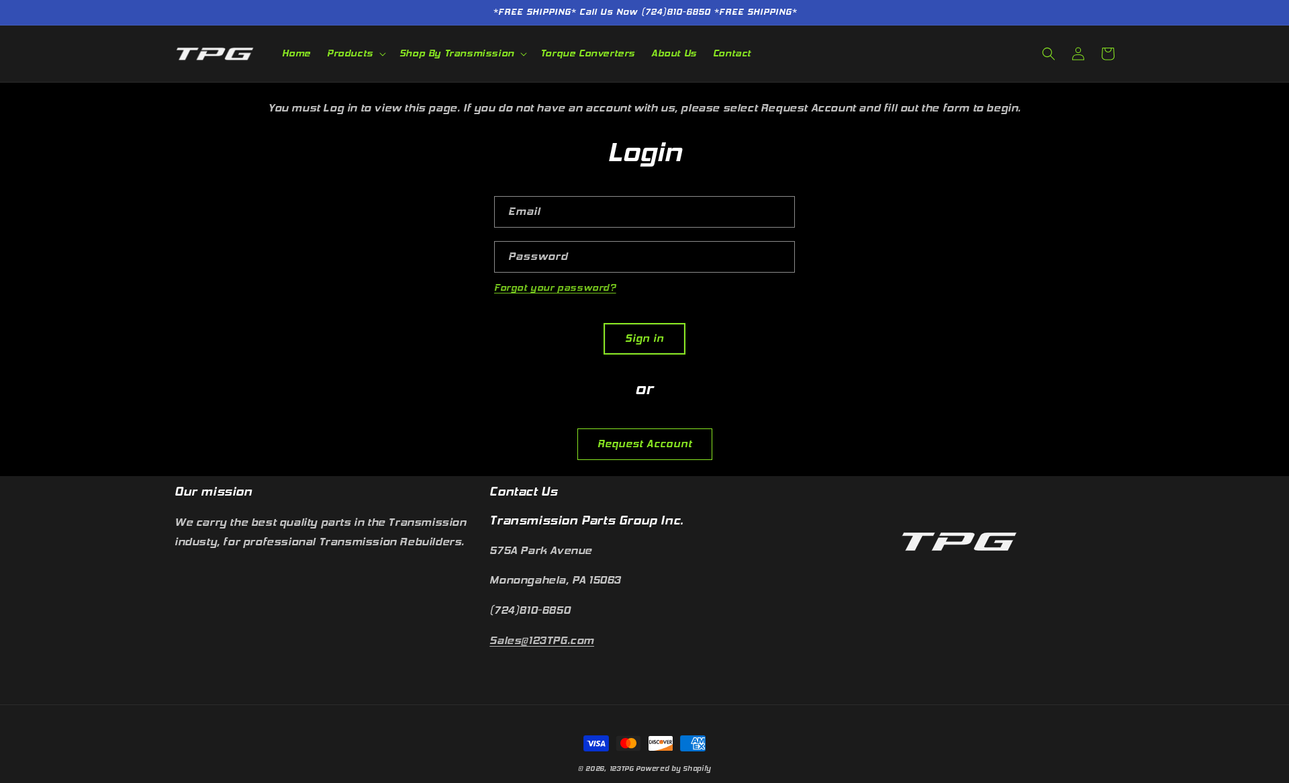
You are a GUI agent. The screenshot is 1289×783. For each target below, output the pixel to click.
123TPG (622, 769)
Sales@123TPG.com (541, 640)
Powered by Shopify (673, 769)
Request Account (645, 444)
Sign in (644, 338)
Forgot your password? (555, 287)
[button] (355, 54)
